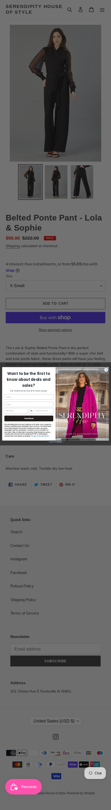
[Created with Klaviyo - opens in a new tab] (55, 442)
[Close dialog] (106, 370)
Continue (29, 418)
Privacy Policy (36, 436)
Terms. (46, 436)
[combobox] (32, 410)
